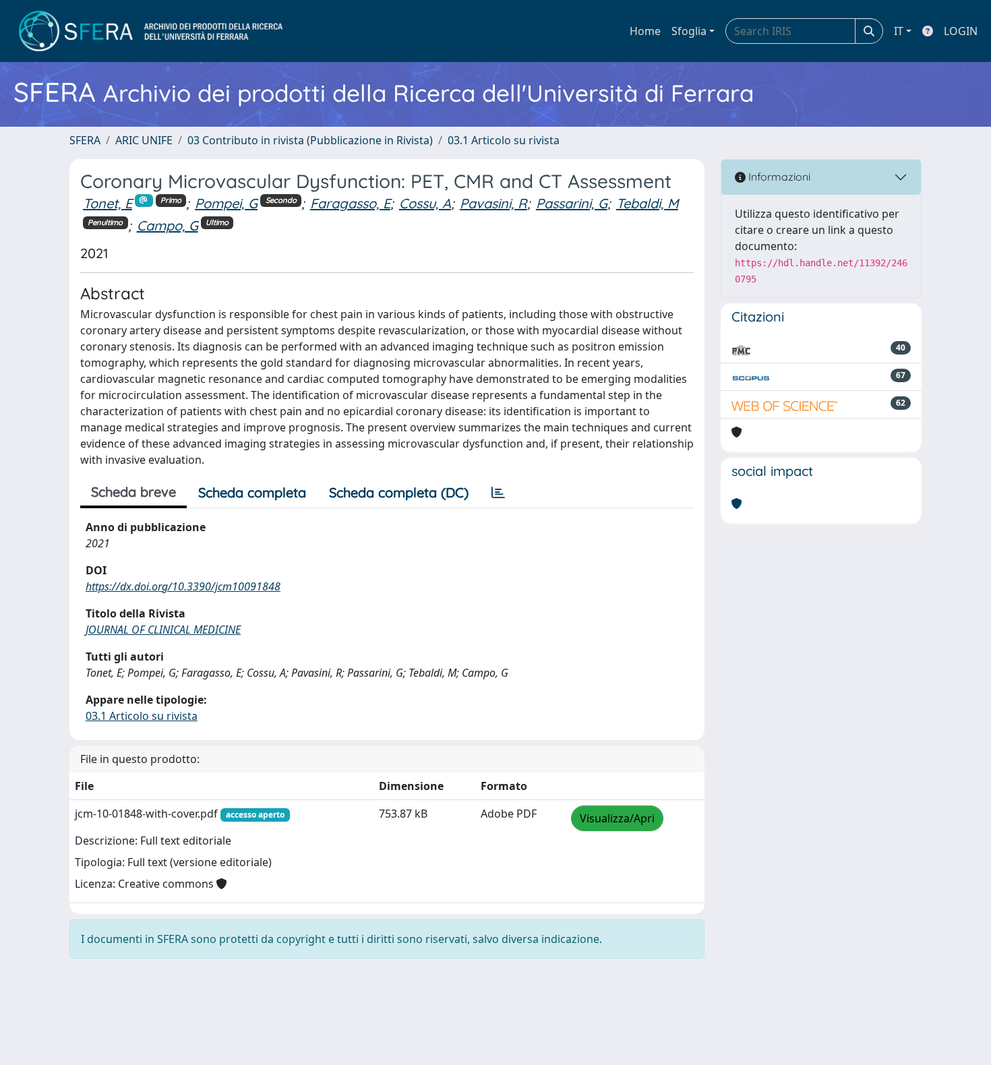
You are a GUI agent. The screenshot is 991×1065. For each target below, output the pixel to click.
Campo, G (167, 225)
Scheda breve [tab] (133, 491)
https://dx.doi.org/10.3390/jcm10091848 (183, 586)
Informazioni (778, 176)
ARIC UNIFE (144, 140)
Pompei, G (226, 203)
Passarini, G (571, 203)
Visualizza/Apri (617, 818)
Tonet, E (107, 203)
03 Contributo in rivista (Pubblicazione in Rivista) (310, 140)
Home (645, 31)
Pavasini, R (493, 203)
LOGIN (961, 31)
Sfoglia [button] (689, 31)
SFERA (84, 140)
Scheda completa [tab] (252, 492)
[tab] (498, 493)
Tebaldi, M (647, 203)
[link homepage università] (150, 31)
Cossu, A (425, 203)
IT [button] (898, 31)
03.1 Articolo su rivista (504, 140)
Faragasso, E (350, 203)
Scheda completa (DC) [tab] (399, 492)
